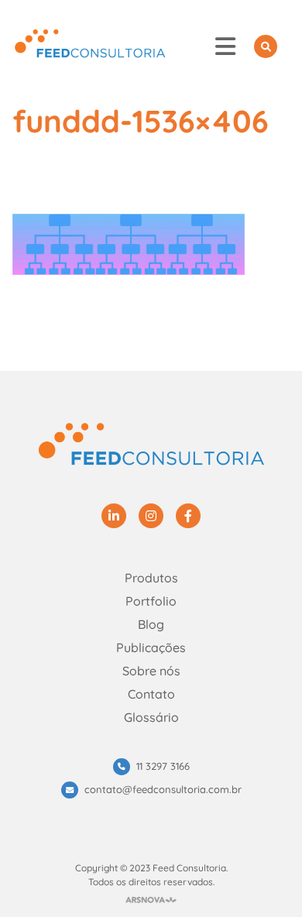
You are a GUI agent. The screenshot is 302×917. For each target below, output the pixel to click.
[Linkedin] (113, 515)
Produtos (151, 578)
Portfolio (151, 601)
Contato (151, 694)
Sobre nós (151, 670)
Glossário (151, 717)
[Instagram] (151, 515)
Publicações (151, 647)
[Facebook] (188, 515)
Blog (151, 624)
